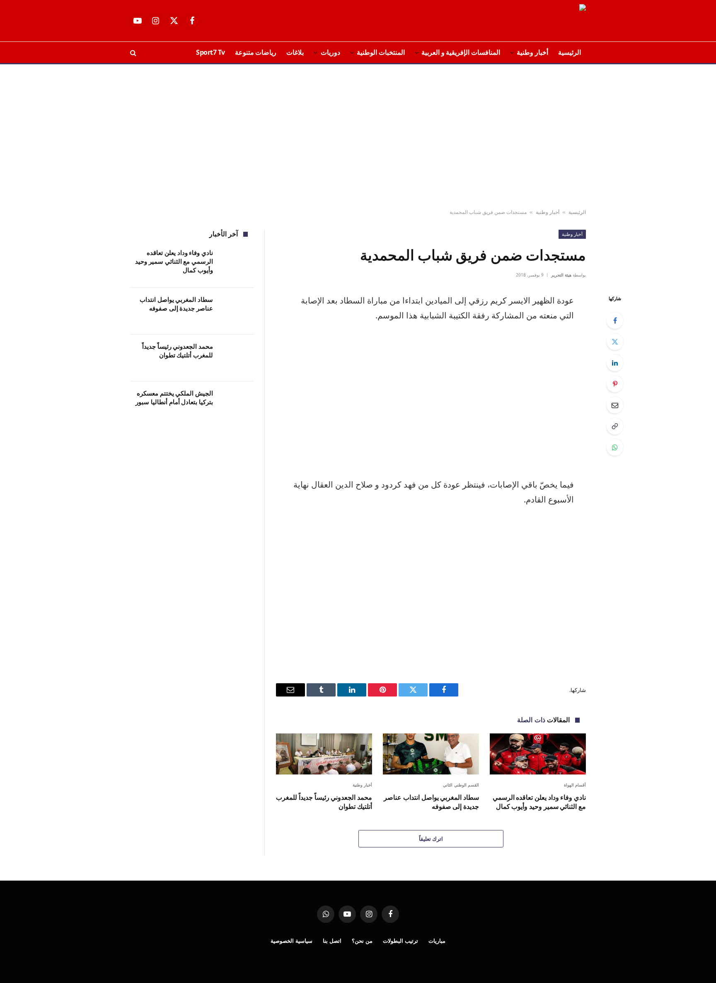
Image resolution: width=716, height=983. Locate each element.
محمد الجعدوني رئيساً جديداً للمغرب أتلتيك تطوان (324, 802)
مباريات (436, 940)
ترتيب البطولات (400, 940)
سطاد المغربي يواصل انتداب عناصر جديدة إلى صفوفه (431, 802)
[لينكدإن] (615, 362)
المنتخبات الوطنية (381, 52)
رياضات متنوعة (256, 52)
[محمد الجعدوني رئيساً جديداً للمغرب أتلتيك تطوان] (324, 753)
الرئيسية (569, 52)
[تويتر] (615, 341)
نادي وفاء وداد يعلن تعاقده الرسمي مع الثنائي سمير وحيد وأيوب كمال (539, 802)
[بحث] (134, 52)
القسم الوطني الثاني (461, 785)
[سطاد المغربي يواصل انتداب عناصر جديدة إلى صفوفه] (431, 753)
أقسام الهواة (575, 785)
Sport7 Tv (210, 52)
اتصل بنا (332, 940)
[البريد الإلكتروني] (615, 405)
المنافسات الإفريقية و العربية (460, 52)
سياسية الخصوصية (291, 940)
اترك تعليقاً (431, 838)
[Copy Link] (615, 426)
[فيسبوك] (615, 320)
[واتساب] (615, 447)
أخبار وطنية (532, 52)
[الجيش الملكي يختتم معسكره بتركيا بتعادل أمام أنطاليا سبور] (237, 405)
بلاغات (295, 52)
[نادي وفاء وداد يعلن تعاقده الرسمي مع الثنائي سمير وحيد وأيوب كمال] (538, 753)
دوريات (330, 52)
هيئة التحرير (561, 275)
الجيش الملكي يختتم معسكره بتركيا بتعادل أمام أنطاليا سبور (174, 397)
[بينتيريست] (615, 384)
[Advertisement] (358, 137)
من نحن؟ (362, 940)
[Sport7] (561, 20)
